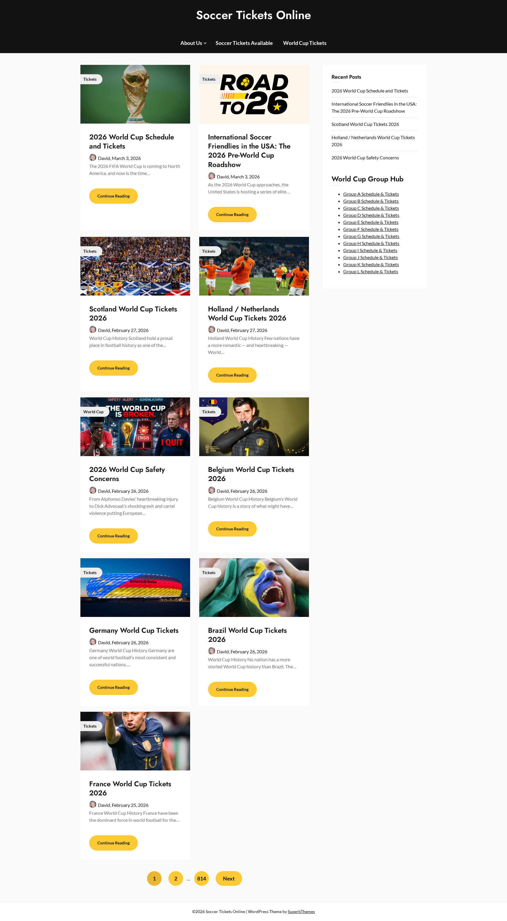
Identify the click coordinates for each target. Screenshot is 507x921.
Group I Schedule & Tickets (370, 250)
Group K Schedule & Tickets (371, 264)
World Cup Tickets (305, 43)
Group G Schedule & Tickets (371, 236)
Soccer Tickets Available (244, 43)
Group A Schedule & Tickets (371, 194)
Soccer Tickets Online (253, 15)
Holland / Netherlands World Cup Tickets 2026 (247, 313)
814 (201, 878)
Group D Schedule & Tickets (371, 215)
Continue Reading (113, 195)
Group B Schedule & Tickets (371, 201)
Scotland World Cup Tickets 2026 (133, 313)
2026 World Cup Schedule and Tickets (131, 141)
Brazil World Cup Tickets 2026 (247, 635)
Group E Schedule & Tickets (370, 222)
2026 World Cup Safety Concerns (127, 474)
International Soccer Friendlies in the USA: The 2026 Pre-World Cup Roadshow (249, 151)
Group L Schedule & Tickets (370, 271)
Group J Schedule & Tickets (370, 257)
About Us (191, 43)
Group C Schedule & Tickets (371, 208)
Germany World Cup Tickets (134, 630)
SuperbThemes (301, 911)
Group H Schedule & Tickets (371, 243)
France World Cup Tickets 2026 (130, 788)
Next (229, 878)
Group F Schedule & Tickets (370, 229)
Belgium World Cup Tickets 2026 (251, 474)
